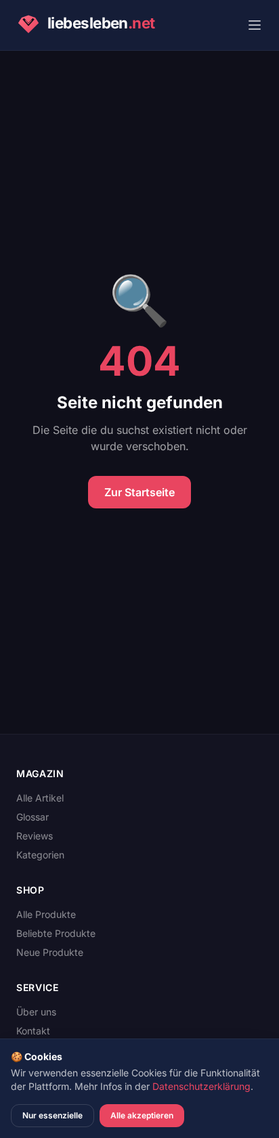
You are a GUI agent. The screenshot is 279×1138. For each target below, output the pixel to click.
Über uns (36, 1011)
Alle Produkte (46, 914)
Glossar (32, 817)
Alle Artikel (40, 798)
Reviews (34, 835)
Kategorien (40, 854)
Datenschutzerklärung (201, 1086)
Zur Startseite (139, 492)
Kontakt (33, 1030)
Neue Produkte (49, 952)
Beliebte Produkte (55, 933)
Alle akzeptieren (141, 1115)
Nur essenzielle (52, 1115)
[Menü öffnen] (254, 25)
